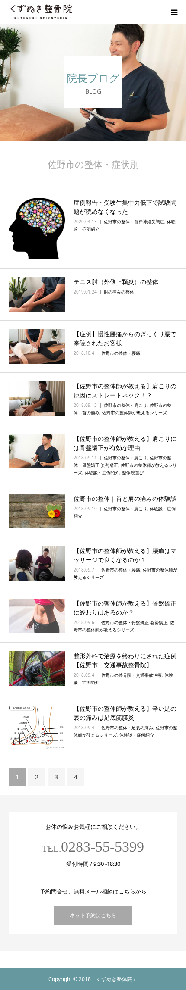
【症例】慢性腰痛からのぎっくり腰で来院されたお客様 (125, 338)
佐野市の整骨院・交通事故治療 (131, 675)
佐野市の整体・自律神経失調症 (134, 222)
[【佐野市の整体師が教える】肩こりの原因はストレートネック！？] (37, 398)
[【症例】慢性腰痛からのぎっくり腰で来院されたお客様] (37, 346)
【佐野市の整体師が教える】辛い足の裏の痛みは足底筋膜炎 (125, 712)
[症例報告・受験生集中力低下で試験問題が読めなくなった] (37, 229)
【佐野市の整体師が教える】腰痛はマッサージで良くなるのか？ (125, 555)
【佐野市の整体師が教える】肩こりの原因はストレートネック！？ (125, 390)
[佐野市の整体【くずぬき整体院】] (41, 12)
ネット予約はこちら (93, 915)
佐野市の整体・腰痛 (120, 353)
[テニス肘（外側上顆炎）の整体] (37, 294)
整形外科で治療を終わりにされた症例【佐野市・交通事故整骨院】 (125, 660)
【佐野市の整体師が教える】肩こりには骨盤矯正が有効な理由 (125, 443)
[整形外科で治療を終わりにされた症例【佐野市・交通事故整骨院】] (37, 668)
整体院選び (133, 472)
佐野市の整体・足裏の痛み (127, 728)
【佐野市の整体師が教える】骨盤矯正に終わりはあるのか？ (125, 607)
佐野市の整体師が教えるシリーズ (134, 412)
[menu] (174, 12)
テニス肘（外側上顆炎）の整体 (116, 282)
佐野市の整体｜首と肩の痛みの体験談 (125, 498)
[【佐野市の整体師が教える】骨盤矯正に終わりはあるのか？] (37, 616)
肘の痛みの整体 (119, 292)
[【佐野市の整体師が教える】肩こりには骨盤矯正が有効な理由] (37, 451)
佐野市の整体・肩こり (125, 405)
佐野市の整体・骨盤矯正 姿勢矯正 (134, 622)
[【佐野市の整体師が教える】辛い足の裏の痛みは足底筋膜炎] (37, 727)
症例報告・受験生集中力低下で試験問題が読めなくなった (125, 206)
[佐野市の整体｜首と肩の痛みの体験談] (37, 511)
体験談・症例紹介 (102, 472)
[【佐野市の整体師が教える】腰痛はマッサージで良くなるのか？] (37, 563)
